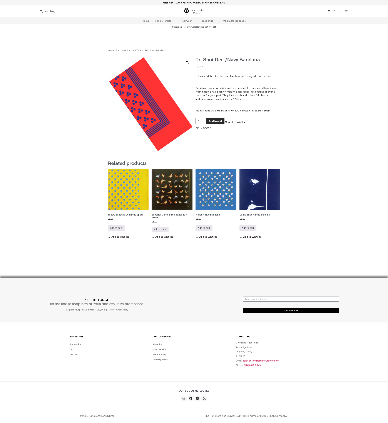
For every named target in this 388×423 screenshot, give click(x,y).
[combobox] (66, 11)
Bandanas (207, 20)
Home (145, 20)
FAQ (71, 349)
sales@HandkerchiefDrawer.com (261, 360)
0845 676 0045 (252, 365)
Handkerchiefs (163, 20)
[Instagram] (184, 398)
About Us (157, 344)
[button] (235, 122)
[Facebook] (191, 398)
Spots (131, 50)
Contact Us (75, 344)
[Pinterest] (197, 398)
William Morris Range (234, 20)
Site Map (73, 354)
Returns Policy (159, 354)
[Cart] (346, 11)
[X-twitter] (204, 398)
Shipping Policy (160, 359)
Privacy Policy (159, 349)
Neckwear (186, 20)
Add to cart (215, 121)
